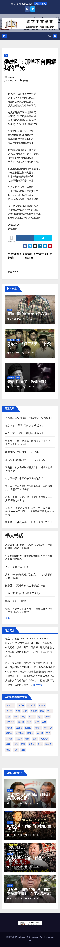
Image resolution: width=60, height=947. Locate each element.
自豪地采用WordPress (16, 937)
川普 (47, 716)
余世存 (9, 711)
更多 (7, 618)
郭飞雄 (32, 744)
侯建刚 (26, 80)
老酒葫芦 (44, 739)
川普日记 (10, 722)
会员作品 (11, 340)
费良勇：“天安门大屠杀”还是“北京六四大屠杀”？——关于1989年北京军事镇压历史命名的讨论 (29, 511)
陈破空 (48, 744)
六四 (25, 711)
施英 (44, 722)
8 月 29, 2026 (16, 803)
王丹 (48, 733)
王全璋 (9, 739)
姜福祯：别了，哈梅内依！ (27, 381)
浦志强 (40, 733)
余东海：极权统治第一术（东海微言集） (26, 460)
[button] (49, 36)
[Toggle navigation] (27, 36)
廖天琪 (21, 722)
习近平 (21, 705)
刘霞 (8, 716)
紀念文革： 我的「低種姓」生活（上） (25, 433)
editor (11, 77)
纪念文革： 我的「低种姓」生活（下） (25, 425)
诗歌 (6, 55)
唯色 (23, 716)
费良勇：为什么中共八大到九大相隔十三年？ (28, 522)
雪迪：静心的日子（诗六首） (29, 313)
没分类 (10, 790)
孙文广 (32, 716)
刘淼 (42, 711)
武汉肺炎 (20, 733)
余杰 (18, 711)
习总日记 (10, 705)
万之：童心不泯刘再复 (17, 567)
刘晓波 (34, 711)
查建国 (28, 728)
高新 (16, 750)
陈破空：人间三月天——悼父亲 (29, 346)
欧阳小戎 (48, 728)
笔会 (35, 739)
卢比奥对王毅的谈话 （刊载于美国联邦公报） (29, 418)
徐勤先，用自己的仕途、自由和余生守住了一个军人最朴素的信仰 (28, 893)
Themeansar (48, 937)
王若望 (19, 739)
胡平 (8, 744)
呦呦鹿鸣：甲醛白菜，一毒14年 (22, 452)
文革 (37, 722)
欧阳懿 (9, 733)
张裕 (29, 722)
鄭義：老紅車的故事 (16, 601)
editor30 (30, 353)
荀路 (16, 744)
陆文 (40, 744)
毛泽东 (30, 733)
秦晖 (27, 739)
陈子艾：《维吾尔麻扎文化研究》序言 (25, 585)
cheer (29, 319)
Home (30, 941)
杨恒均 (19, 728)
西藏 (23, 744)
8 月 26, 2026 (16, 899)
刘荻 (49, 711)
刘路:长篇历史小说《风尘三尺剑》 (23, 593)
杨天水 (9, 728)
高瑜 (23, 750)
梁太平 (38, 728)
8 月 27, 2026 (16, 867)
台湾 (16, 716)
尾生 (40, 716)
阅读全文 (38, 685)
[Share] (25, 238)
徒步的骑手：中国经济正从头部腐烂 (24, 478)
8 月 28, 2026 (16, 835)
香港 (8, 750)
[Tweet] (43, 238)
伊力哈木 (31, 705)
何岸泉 (42, 705)
